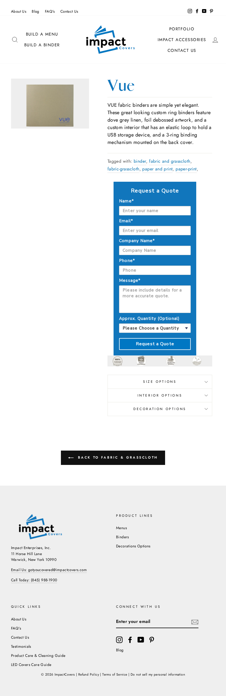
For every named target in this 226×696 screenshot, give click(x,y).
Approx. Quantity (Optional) (149, 318)
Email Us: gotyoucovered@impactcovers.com (49, 569)
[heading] (155, 190)
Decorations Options (133, 546)
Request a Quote (155, 344)
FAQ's (50, 11)
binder (140, 161)
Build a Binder (42, 45)
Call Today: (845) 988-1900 (34, 580)
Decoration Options (159, 408)
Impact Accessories (182, 40)
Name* (126, 201)
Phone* (127, 260)
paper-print (186, 169)
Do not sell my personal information (158, 674)
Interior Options (160, 395)
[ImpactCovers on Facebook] (130, 639)
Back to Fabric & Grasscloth (117, 457)
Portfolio (182, 29)
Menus (121, 528)
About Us (18, 11)
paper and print (157, 169)
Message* (129, 280)
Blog (35, 11)
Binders (122, 537)
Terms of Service (114, 674)
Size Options (159, 381)
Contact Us (69, 11)
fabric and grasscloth (169, 161)
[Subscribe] (194, 621)
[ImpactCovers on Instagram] (119, 639)
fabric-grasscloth (123, 169)
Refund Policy (88, 674)
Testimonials (21, 646)
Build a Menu (42, 34)
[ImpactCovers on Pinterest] (151, 639)
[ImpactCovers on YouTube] (141, 639)
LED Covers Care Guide (31, 664)
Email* (126, 221)
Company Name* (137, 240)
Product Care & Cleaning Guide (38, 655)
